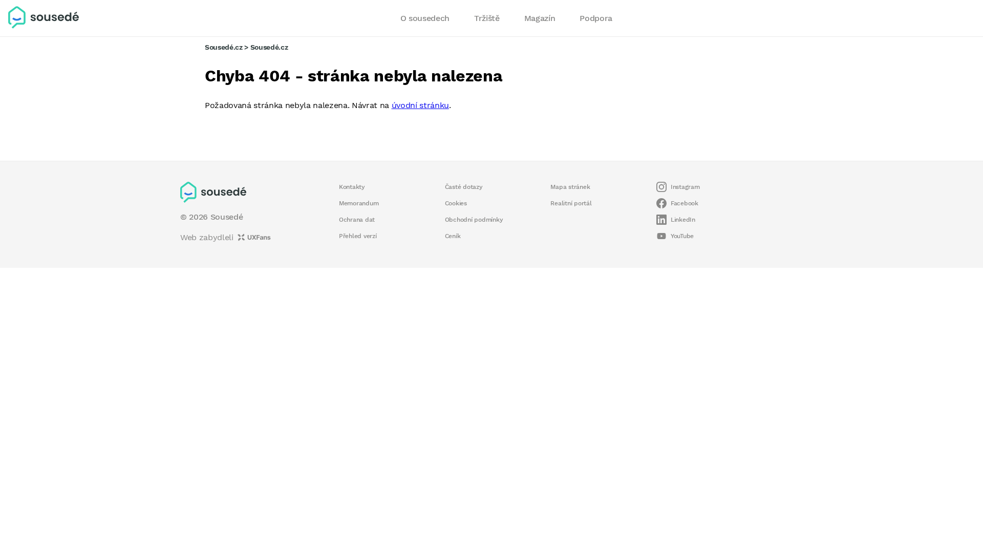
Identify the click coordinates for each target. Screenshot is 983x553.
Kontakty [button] (352, 186)
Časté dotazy (464, 186)
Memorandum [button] (358, 203)
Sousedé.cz (224, 47)
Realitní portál (570, 203)
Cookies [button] (456, 203)
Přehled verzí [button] (358, 236)
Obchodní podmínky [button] (474, 219)
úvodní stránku (420, 105)
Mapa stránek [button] (570, 186)
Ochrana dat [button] (357, 219)
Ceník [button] (453, 236)
